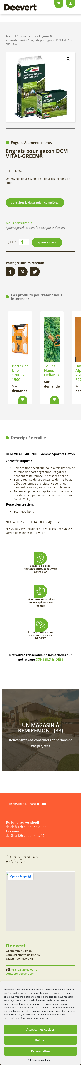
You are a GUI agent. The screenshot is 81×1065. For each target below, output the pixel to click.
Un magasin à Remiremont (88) (40, 728)
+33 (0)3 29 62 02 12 (24, 969)
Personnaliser (40, 1051)
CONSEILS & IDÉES (49, 659)
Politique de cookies (39, 1060)
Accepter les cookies (40, 1029)
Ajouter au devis (47, 242)
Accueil (11, 36)
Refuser (40, 1040)
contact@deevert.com (20, 973)
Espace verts (27, 36)
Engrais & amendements (31, 142)
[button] (68, 59)
